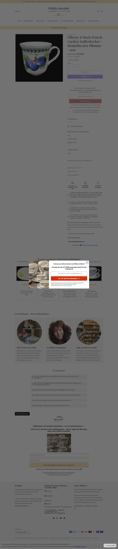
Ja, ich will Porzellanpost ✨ (69, 278)
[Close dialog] (87, 262)
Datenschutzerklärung (67, 285)
